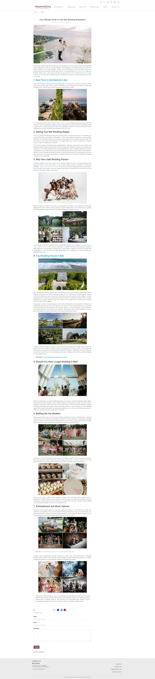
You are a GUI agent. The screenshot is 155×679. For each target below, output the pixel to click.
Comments (36, 628)
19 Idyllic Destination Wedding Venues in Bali (55, 357)
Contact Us (115, 7)
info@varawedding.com (39, 669)
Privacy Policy (116, 672)
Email (35, 622)
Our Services (58, 7)
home (35, 12)
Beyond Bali (71, 7)
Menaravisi (88, 677)
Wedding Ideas (94, 7)
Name (35, 616)
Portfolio (83, 7)
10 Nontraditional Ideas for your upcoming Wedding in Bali (58, 551)
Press (105, 7)
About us (118, 664)
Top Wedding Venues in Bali (50, 255)
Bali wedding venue (80, 71)
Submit (36, 647)
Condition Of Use (116, 669)
